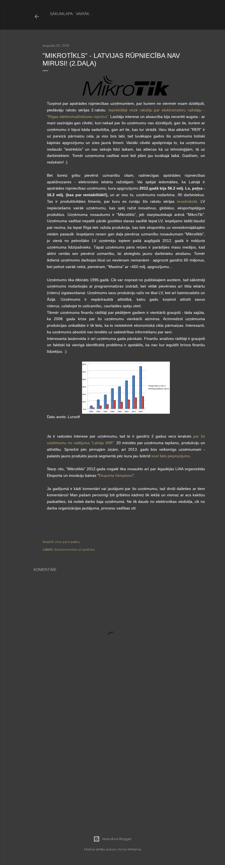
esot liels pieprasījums (170, 456)
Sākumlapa (61, 14)
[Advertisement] (112, 752)
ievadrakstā (187, 201)
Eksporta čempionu (115, 475)
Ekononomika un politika (74, 549)
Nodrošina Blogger (117, 839)
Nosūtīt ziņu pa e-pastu (61, 542)
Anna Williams (129, 849)
